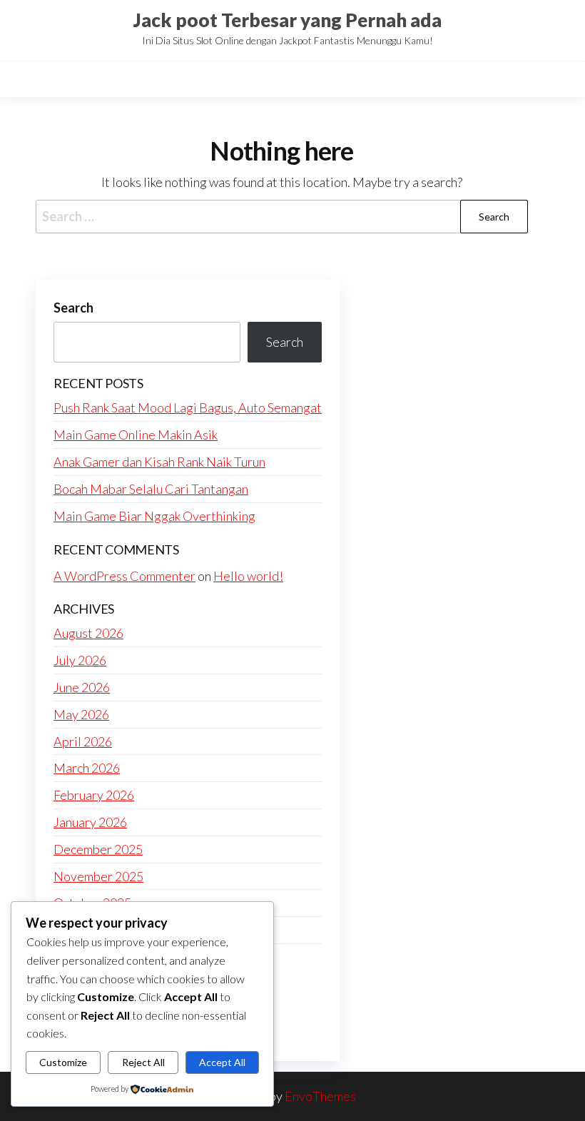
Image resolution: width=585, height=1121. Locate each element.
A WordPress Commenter (124, 576)
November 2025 (98, 876)
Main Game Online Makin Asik (136, 434)
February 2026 (94, 795)
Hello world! (248, 576)
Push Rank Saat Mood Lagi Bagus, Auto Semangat (188, 407)
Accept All (222, 1062)
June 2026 (82, 687)
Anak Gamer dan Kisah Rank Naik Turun (159, 462)
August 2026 (88, 633)
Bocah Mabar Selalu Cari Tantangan (151, 489)
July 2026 (80, 660)
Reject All (143, 1062)
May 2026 (81, 714)
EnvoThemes (320, 1096)
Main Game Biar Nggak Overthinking (154, 516)
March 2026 (87, 768)
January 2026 (90, 822)
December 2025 (98, 849)
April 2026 (83, 741)
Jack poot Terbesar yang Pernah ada (287, 20)
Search (73, 307)
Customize (63, 1062)
